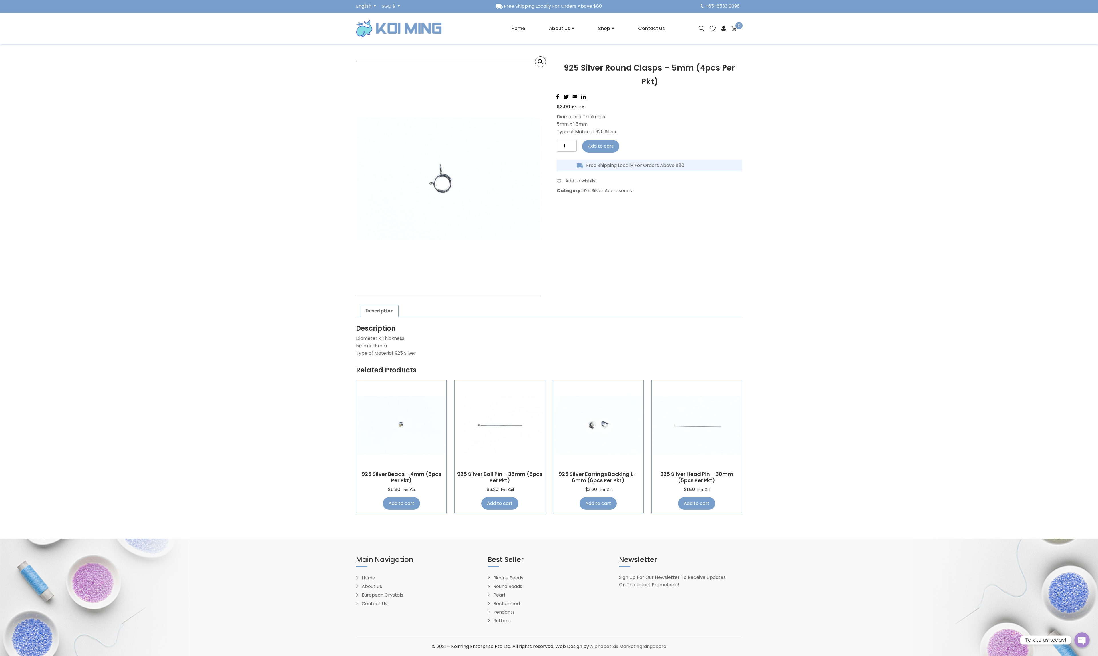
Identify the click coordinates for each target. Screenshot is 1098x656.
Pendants (504, 612)
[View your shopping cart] (733, 28)
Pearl (499, 595)
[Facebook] (557, 97)
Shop (604, 28)
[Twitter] (565, 97)
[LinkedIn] (582, 97)
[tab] (380, 311)
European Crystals (382, 595)
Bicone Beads (508, 578)
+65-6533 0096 (722, 6)
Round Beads (507, 586)
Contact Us (651, 28)
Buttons (502, 620)
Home (518, 28)
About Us (559, 28)
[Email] (574, 97)
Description (379, 311)
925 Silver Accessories (607, 190)
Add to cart (601, 146)
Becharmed (506, 603)
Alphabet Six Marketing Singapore (628, 646)
